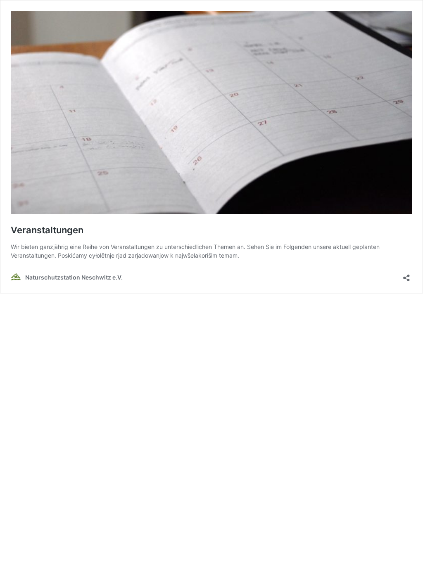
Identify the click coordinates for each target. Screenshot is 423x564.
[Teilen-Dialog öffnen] (406, 275)
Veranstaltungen (47, 230)
